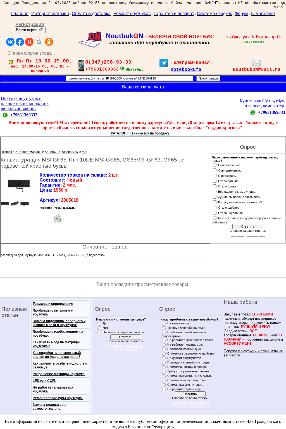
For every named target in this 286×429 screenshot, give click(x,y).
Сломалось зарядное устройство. (191, 353)
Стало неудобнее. (231, 212)
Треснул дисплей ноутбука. (186, 327)
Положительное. (229, 165)
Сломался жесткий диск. (184, 349)
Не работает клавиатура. (185, 344)
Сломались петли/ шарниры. (187, 366)
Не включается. (178, 323)
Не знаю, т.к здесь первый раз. (124, 332)
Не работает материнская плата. (190, 340)
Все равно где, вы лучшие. (237, 191)
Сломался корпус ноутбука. (187, 380)
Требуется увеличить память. (188, 371)
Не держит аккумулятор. (184, 358)
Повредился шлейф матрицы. (188, 362)
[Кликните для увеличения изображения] (19, 184)
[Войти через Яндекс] (29, 42)
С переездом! (227, 175)
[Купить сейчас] (57, 218)
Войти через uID (29, 30)
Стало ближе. (227, 186)
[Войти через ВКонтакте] (10, 42)
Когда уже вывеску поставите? (240, 202)
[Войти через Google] (39, 41)
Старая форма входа (30, 53)
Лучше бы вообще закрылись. (239, 196)
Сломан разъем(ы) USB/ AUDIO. (190, 375)
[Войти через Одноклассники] (49, 42)
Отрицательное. (229, 170)
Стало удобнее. (229, 207)
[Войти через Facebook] (20, 42)
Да (104, 323)
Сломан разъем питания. (185, 384)
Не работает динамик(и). (184, 389)
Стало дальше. (228, 180)
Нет (105, 327)
